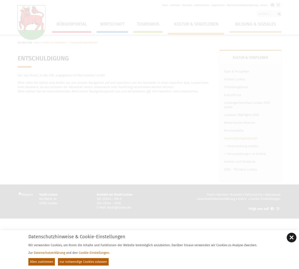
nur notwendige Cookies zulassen (83, 262)
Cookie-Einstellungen (94, 253)
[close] (291, 237)
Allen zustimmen (41, 262)
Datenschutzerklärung (49, 253)
